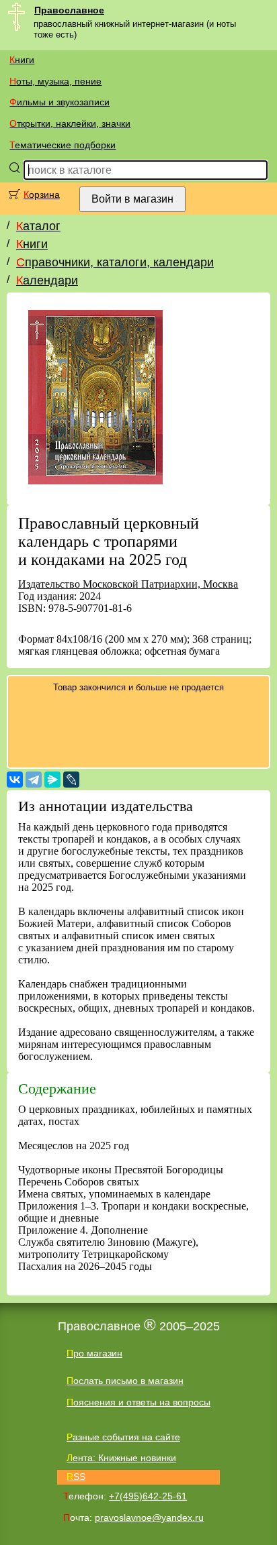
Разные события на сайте (123, 1437)
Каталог (38, 226)
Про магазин (94, 1353)
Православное (69, 10)
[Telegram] (34, 779)
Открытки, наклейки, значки (69, 123)
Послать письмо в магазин (125, 1380)
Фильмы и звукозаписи (59, 102)
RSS (76, 1476)
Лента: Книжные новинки (121, 1457)
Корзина (42, 194)
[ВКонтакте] (15, 779)
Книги (21, 59)
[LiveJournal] (71, 779)
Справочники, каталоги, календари (115, 262)
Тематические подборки (62, 145)
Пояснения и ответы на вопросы (138, 1402)
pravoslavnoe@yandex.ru (149, 1517)
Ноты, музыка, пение (55, 81)
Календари (47, 280)
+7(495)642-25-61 (148, 1496)
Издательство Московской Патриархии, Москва (128, 584)
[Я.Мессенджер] (52, 779)
